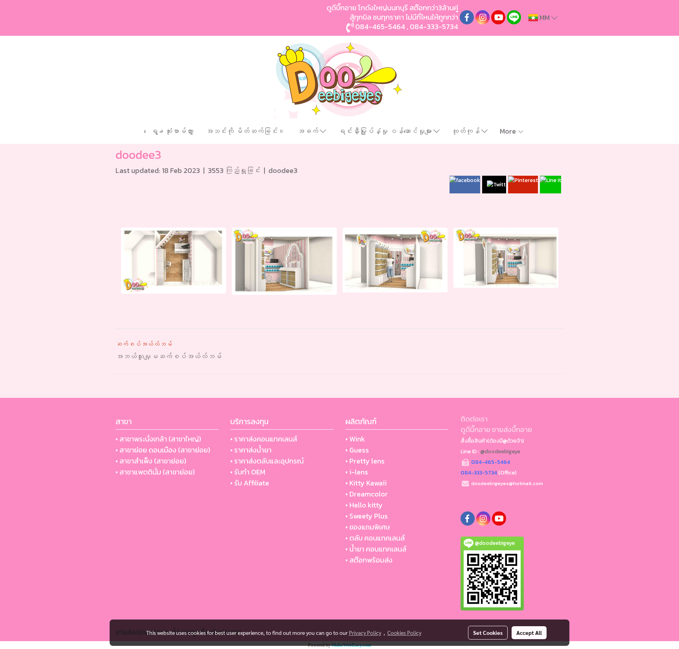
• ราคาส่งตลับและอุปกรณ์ (267, 461)
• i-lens (356, 472)
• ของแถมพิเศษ (367, 527)
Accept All (529, 632)
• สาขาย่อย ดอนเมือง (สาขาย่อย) (163, 450)
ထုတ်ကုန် (466, 131)
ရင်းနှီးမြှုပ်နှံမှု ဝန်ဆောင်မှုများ (385, 131)
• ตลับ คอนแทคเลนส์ (375, 538)
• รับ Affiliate (249, 483)
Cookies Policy (404, 632)
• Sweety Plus (366, 516)
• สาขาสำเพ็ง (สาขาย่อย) (151, 461)
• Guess (357, 450)
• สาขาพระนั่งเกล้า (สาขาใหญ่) (158, 439)
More (509, 131)
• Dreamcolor (366, 494)
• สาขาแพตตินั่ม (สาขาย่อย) (155, 472)
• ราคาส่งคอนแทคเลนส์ (263, 439)
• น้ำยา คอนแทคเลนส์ (375, 549)
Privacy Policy (365, 632)
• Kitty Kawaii (366, 483)
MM (544, 17)
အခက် (308, 131)
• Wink (355, 439)
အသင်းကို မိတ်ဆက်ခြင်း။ (245, 131)
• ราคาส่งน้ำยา (251, 450)
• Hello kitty (364, 505)
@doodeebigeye (500, 451)
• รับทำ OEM (247, 472)
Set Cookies (488, 632)
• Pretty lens (365, 461)
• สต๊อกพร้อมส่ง (369, 560)
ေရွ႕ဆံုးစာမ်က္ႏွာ (172, 131)
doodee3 (282, 170)
